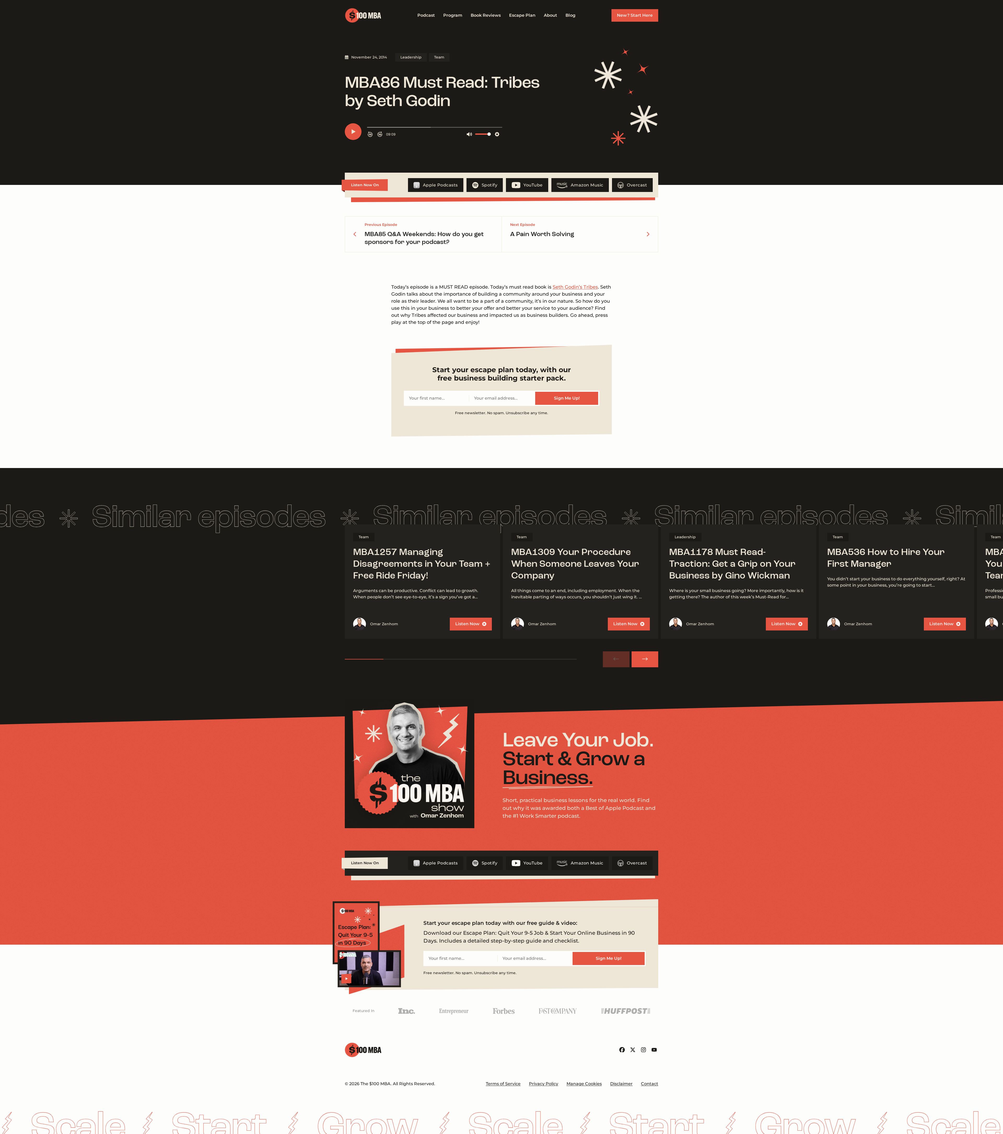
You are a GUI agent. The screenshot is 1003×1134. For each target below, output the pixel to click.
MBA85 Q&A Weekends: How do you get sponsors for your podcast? (424, 238)
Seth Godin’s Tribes (575, 287)
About (550, 15)
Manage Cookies (584, 1083)
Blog (570, 15)
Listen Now (467, 623)
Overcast (637, 185)
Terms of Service (503, 1083)
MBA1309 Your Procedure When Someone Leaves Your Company (575, 564)
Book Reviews (486, 15)
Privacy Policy (543, 1083)
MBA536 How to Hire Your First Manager (886, 558)
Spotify (490, 185)
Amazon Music (587, 185)
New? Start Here (635, 15)
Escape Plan (522, 15)
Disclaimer (621, 1083)
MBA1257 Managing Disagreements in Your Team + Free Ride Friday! (422, 564)
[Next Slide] (645, 659)
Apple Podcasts (440, 185)
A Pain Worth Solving (542, 234)
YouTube (533, 185)
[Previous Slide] (616, 659)
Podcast (426, 15)
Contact (649, 1083)
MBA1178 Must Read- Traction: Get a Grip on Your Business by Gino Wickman (732, 564)
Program (452, 15)
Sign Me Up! (567, 398)
